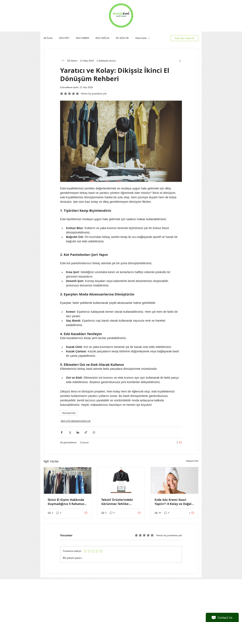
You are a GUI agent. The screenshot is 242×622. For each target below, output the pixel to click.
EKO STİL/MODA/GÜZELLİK (76, 421)
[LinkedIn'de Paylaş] (77, 432)
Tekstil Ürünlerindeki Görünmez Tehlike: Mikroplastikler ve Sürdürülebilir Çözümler (119, 502)
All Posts (48, 38)
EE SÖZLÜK (122, 38)
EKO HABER (82, 38)
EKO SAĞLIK (102, 38)
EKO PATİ (64, 38)
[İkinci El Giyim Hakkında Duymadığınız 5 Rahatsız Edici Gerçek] (67, 480)
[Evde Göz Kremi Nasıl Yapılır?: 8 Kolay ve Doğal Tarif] (174, 480)
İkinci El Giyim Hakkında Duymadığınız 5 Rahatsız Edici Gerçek (66, 502)
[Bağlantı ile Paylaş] (85, 432)
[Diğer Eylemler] (180, 61)
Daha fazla (141, 38)
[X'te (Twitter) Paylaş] (69, 432)
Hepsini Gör (192, 461)
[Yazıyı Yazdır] (93, 432)
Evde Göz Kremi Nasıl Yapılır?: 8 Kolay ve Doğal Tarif (173, 502)
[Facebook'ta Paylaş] (61, 432)
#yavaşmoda (69, 413)
